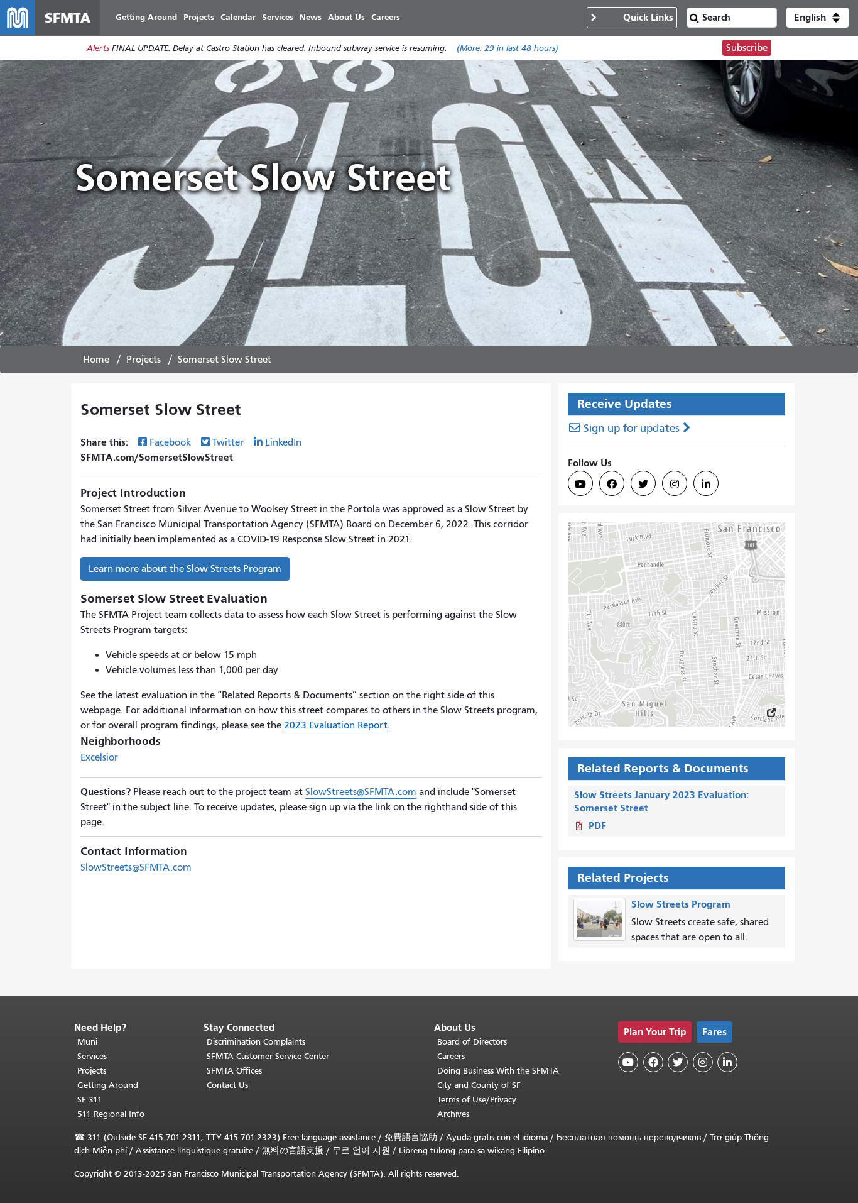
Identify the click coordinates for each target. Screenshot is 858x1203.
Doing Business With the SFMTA (498, 1070)
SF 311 (89, 1099)
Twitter (228, 442)
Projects (143, 359)
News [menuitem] (311, 17)
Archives (453, 1114)
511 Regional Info (110, 1114)
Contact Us (227, 1085)
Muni (87, 1041)
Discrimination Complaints (256, 1041)
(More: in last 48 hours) (507, 48)
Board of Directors (472, 1041)
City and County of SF (479, 1085)
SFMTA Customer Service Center (268, 1056)
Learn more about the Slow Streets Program (185, 568)
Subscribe (747, 47)
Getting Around (107, 1085)
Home (96, 359)
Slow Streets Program (680, 904)
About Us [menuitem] (346, 17)
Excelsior (99, 757)
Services (92, 1056)
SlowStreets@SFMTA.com (360, 792)
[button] (817, 18)
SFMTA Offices (234, 1070)
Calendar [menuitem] (238, 17)
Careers (451, 1056)
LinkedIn (283, 442)
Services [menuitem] (277, 17)
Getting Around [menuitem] (146, 17)
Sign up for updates (632, 428)
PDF (597, 826)
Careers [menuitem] (385, 17)
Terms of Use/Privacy (476, 1099)
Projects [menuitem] (198, 17)
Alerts (98, 48)
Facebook (170, 442)
